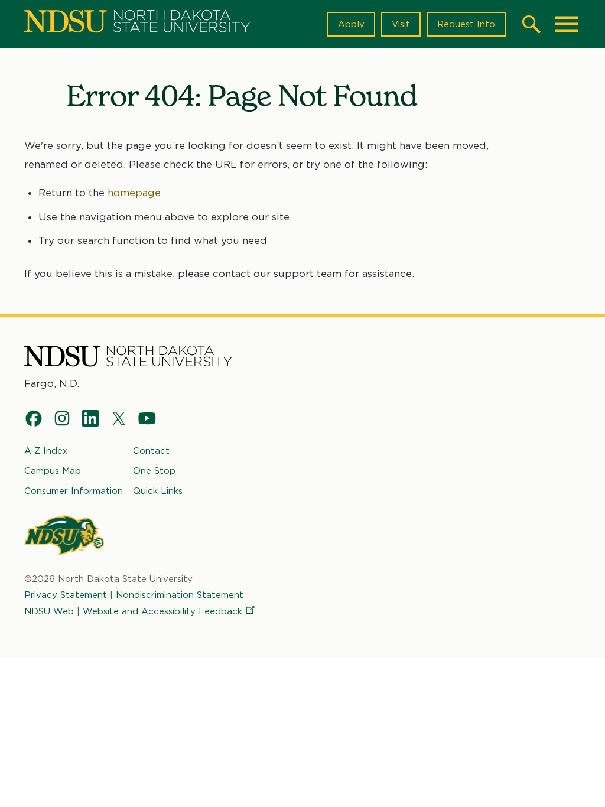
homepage (134, 193)
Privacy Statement (65, 595)
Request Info (466, 24)
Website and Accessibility (162, 611)
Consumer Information (73, 491)
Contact (151, 450)
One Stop (154, 471)
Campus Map (52, 471)
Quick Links (158, 491)
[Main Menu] (566, 24)
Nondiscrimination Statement (179, 595)
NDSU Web (49, 611)
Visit (401, 24)
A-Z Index (46, 450)
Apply (351, 24)
